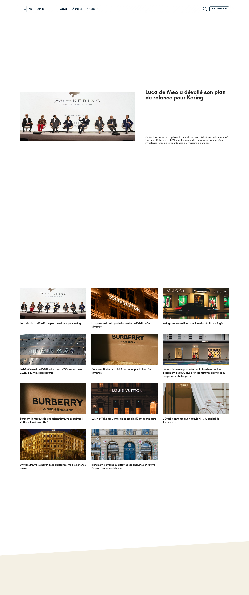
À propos (77, 9)
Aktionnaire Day (219, 9)
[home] (36, 9)
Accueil (63, 9)
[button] (92, 9)
